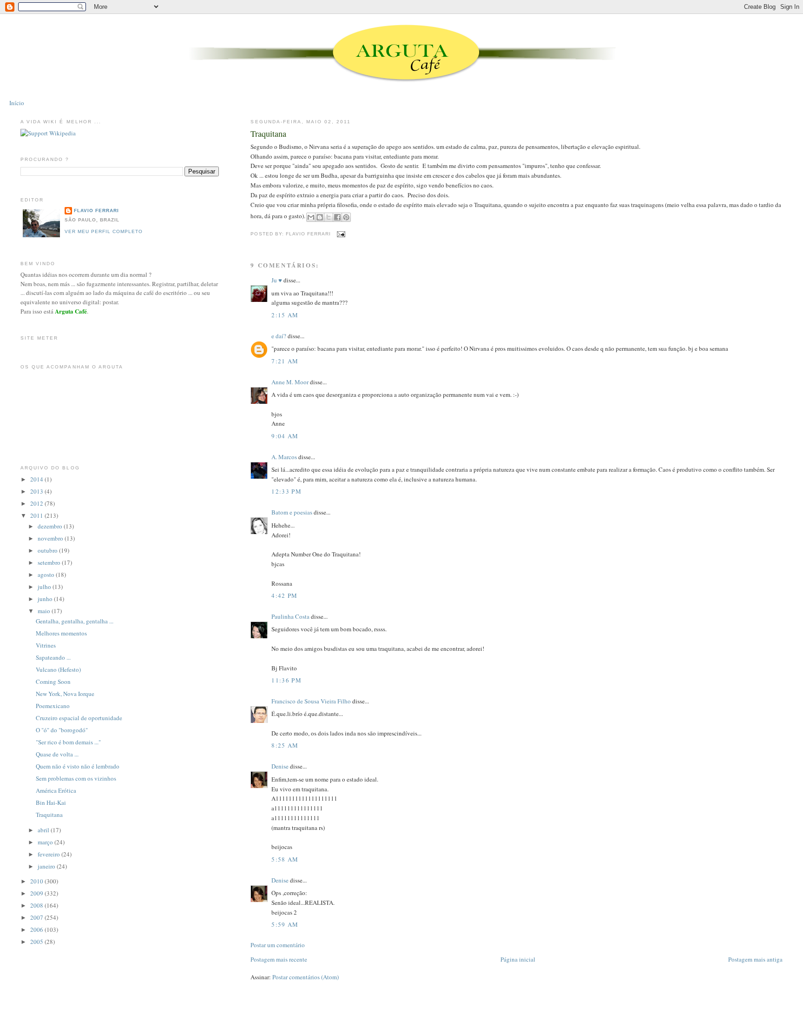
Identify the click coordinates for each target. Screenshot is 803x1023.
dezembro (51, 526)
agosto (47, 574)
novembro (51, 538)
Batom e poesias (291, 512)
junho (46, 599)
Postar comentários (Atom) (305, 977)
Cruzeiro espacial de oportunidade (79, 718)
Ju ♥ (276, 280)
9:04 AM (284, 436)
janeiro (47, 866)
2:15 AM (284, 315)
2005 (37, 941)
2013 (37, 491)
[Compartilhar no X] (328, 217)
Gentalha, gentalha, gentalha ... (74, 621)
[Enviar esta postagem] (340, 233)
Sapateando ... (53, 657)
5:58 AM (284, 859)
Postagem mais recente (278, 959)
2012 (37, 503)
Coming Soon (53, 681)
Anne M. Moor (290, 382)
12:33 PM (286, 491)
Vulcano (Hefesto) (58, 669)
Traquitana (268, 133)
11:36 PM (286, 680)
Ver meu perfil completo (104, 231)
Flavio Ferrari (96, 210)
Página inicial (517, 959)
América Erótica (56, 790)
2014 (37, 479)
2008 (37, 905)
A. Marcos (284, 457)
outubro (48, 550)
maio (45, 611)
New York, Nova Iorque (65, 693)
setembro (50, 562)
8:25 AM (284, 745)
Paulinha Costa (290, 616)
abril (44, 830)
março (46, 842)
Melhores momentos (61, 633)
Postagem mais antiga (755, 959)
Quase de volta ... (57, 754)
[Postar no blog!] (319, 217)
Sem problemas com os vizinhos (76, 778)
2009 (37, 893)
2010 (37, 881)
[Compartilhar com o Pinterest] (346, 217)
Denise (280, 766)
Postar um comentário (277, 945)
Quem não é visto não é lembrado (77, 766)
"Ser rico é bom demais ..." (68, 742)
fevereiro (49, 854)
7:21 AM (284, 361)
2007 (37, 917)
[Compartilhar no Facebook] (337, 217)
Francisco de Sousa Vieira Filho (311, 701)
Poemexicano (53, 706)
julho (45, 586)
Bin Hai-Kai (51, 802)
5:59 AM (284, 924)
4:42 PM (284, 595)
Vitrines (46, 645)
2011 (37, 515)
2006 (37, 929)
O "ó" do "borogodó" (62, 730)
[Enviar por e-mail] (311, 217)
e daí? (278, 336)
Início (16, 103)
